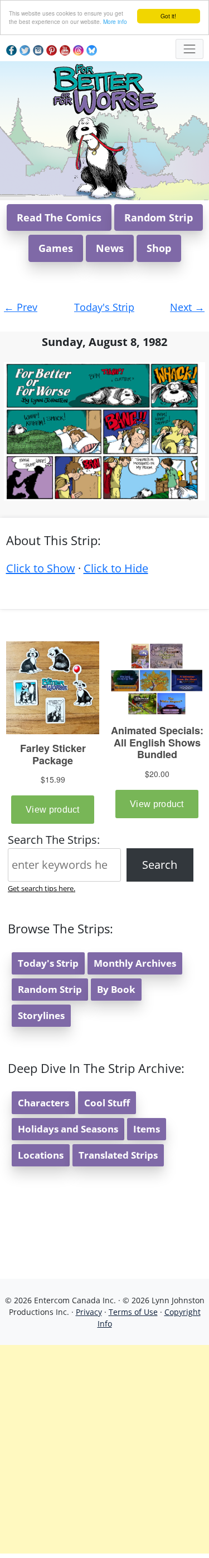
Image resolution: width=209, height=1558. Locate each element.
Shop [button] (159, 248)
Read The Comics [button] (59, 217)
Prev (20, 307)
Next (187, 307)
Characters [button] (43, 1102)
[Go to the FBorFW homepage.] (104, 87)
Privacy (89, 1312)
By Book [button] (116, 989)
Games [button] (55, 248)
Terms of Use (133, 1312)
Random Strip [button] (158, 217)
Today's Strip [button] (48, 963)
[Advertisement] (104, 1449)
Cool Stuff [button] (107, 1102)
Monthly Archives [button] (135, 963)
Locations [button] (41, 1155)
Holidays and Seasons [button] (68, 1128)
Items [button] (146, 1128)
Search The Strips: (54, 839)
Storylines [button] (41, 1015)
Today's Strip (104, 307)
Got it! (168, 16)
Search (159, 864)
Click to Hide (116, 568)
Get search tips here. (41, 888)
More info (115, 21)
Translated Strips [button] (118, 1155)
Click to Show (40, 568)
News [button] (110, 248)
